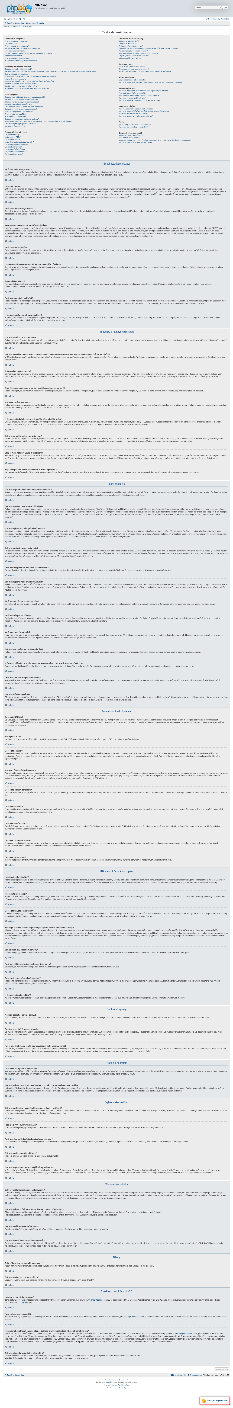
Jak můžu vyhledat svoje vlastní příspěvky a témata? (139, 100)
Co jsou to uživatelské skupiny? (131, 46)
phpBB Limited (97, 1300)
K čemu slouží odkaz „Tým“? (130, 58)
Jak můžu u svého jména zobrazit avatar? (21, 84)
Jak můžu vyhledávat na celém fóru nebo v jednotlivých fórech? (143, 91)
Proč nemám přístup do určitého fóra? (19, 111)
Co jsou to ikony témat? (14, 154)
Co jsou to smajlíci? (12, 139)
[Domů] (19, 8)
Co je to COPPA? (11, 44)
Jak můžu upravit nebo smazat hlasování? (21, 109)
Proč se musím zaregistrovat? (16, 41)
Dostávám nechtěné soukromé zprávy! (134, 69)
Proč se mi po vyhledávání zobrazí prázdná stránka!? (139, 95)
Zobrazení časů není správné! (16, 74)
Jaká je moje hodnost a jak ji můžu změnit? (21, 86)
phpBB (65, 407)
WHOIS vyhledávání (183, 1333)
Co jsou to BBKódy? (12, 135)
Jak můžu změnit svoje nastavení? (18, 69)
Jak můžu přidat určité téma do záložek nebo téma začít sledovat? (144, 111)
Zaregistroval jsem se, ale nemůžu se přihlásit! (23, 48)
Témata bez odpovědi (11, 27)
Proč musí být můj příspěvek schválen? (20, 124)
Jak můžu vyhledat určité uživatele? (132, 98)
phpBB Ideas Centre (135, 1317)
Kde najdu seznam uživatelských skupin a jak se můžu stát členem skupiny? (148, 48)
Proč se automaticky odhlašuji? (17, 58)
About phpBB (20, 1302)
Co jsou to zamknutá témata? (16, 152)
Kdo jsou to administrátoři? (129, 41)
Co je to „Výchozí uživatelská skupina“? (134, 56)
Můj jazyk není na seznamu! (15, 79)
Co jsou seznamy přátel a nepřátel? (132, 80)
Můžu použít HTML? (13, 137)
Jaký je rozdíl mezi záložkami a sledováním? (136, 109)
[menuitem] (22, 19)
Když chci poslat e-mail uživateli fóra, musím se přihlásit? (27, 89)
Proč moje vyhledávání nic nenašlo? (132, 93)
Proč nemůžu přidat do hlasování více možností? (24, 107)
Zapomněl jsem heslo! (13, 56)
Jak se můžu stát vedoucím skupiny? (133, 51)
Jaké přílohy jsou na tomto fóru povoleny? (135, 124)
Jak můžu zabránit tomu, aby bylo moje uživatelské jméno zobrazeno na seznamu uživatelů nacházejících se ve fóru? (50, 71)
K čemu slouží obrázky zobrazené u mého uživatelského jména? (30, 81)
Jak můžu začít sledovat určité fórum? (133, 114)
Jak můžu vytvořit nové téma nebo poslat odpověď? (25, 97)
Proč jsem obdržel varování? (16, 116)
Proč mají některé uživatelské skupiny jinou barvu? (138, 53)
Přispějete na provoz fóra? (217, 1401)
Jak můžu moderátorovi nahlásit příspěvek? (22, 119)
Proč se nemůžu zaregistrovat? (17, 46)
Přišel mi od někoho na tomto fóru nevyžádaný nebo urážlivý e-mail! (145, 71)
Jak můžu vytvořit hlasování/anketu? (19, 104)
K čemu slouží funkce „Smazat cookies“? (21, 61)
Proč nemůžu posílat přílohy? (16, 114)
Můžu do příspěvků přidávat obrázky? (19, 142)
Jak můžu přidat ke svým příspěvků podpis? (22, 102)
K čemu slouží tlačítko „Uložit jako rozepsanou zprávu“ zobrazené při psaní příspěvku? (38, 121)
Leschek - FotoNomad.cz (119, 1385)
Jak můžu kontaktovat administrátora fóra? (135, 143)
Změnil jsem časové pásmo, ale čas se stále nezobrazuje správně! (30, 76)
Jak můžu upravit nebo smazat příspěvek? (21, 99)
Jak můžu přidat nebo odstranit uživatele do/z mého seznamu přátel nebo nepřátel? (151, 82)
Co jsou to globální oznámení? (16, 144)
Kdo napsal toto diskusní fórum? (131, 135)
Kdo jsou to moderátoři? (128, 44)
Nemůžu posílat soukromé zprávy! (132, 66)
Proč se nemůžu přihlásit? (15, 51)
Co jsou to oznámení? (13, 147)
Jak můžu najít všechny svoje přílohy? (133, 127)
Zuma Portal (123, 1380)
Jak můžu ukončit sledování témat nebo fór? (136, 116)
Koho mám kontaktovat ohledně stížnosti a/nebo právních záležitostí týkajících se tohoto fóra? (155, 140)
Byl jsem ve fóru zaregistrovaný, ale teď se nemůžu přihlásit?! (28, 53)
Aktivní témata (26, 27)
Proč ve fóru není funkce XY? (130, 138)
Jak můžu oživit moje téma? (15, 126)
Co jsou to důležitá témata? (15, 149)
